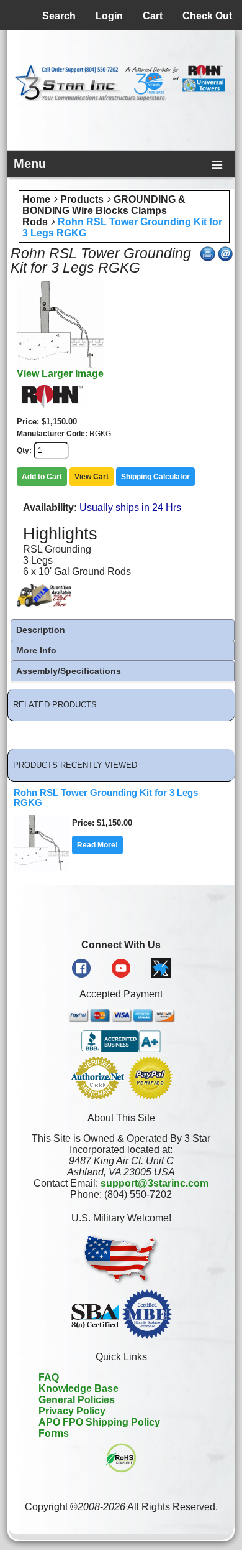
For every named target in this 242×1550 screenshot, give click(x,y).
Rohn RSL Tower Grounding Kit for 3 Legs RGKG (106, 798)
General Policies (76, 1399)
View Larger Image (60, 373)
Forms (53, 1433)
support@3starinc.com (154, 1183)
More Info (36, 650)
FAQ (48, 1377)
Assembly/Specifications (68, 671)
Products (82, 199)
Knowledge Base (78, 1388)
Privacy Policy (71, 1411)
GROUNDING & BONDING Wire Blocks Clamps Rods (104, 210)
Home (36, 199)
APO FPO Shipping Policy (99, 1422)
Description (40, 630)
